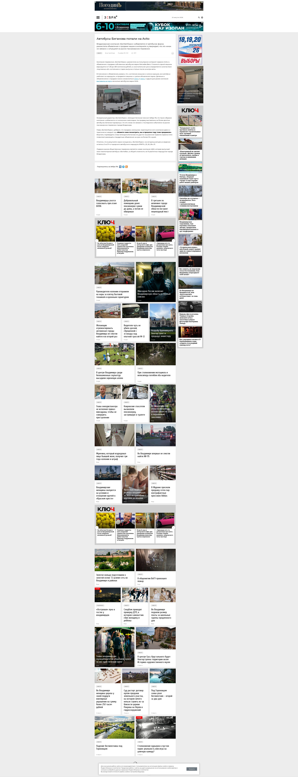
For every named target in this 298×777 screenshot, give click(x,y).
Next (173, 240)
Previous (97, 240)
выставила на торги (104, 81)
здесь (136, 79)
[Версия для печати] (172, 53)
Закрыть (192, 769)
